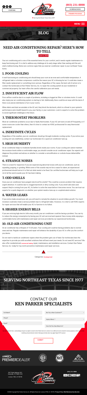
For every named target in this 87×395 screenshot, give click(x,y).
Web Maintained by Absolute (72, 392)
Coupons (11, 10)
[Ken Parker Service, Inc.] (44, 9)
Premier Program (75, 13)
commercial (24, 243)
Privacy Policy (59, 392)
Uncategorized (48, 257)
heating (31, 243)
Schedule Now (75, 9)
